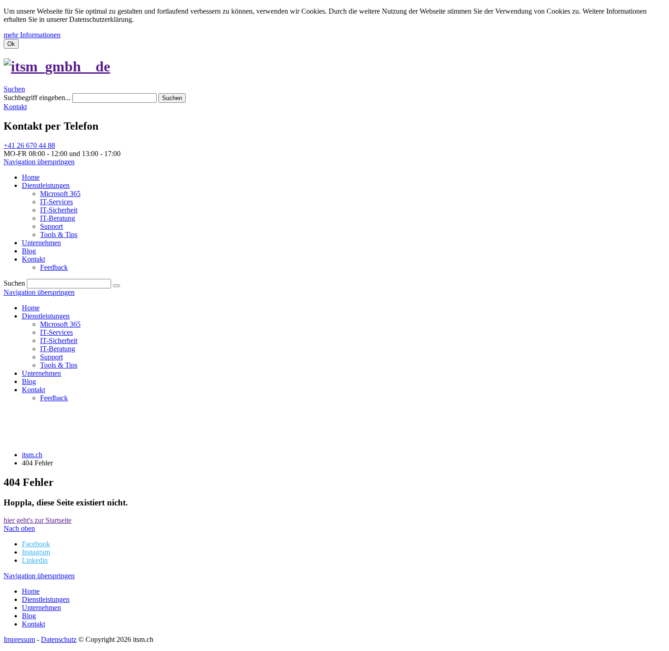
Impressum (19, 639)
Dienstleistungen (46, 316)
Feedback (54, 398)
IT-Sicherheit (58, 340)
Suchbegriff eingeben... (37, 97)
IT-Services (56, 332)
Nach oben (19, 528)
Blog (29, 381)
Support (51, 357)
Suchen (14, 89)
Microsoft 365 (60, 324)
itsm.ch (32, 455)
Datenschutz (58, 639)
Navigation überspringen (39, 162)
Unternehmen (41, 373)
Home (31, 308)
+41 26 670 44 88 (29, 145)
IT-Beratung (57, 349)
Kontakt (15, 107)
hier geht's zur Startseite (37, 520)
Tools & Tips (58, 365)
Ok (11, 43)
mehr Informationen (32, 35)
